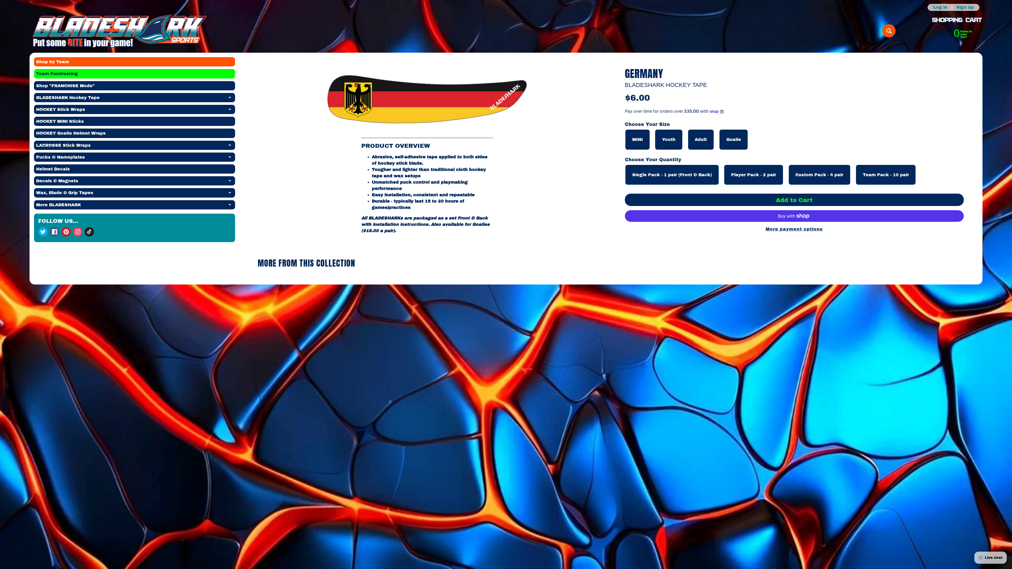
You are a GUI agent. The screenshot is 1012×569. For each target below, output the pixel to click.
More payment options (794, 229)
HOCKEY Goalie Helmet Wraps (71, 133)
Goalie (733, 139)
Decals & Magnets (135, 182)
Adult (701, 139)
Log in (940, 7)
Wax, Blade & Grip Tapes (135, 193)
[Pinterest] (66, 232)
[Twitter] (43, 232)
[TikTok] (89, 232)
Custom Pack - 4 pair (819, 175)
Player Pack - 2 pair (753, 175)
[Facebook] (54, 232)
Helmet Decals (53, 169)
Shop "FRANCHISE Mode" (65, 86)
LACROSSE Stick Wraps (135, 146)
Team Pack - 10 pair (886, 175)
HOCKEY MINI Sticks (60, 121)
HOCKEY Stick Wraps (135, 110)
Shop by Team (52, 62)
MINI (637, 139)
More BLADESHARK (135, 206)
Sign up (965, 7)
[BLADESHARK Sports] (120, 30)
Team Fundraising (57, 73)
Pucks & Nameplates (135, 158)
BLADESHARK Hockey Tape (135, 98)
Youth (668, 139)
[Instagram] (77, 232)
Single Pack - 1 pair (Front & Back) (672, 175)
